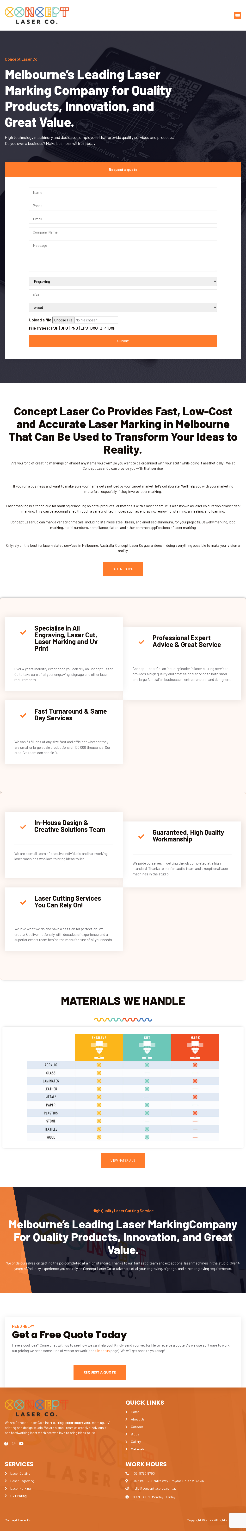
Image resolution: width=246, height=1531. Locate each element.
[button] (237, 15)
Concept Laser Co (18, 1520)
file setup (102, 1351)
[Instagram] (14, 1443)
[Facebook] (6, 1443)
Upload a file (72, 323)
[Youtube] (21, 1443)
